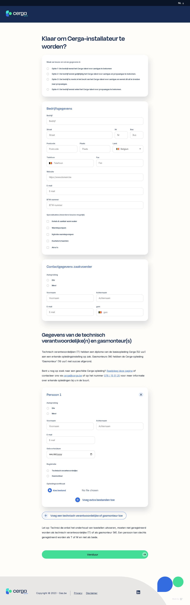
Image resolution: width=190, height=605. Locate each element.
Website (50, 172)
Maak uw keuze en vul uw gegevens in (63, 62)
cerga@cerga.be (73, 375)
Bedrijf (49, 115)
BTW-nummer (53, 199)
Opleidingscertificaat (56, 484)
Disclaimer (92, 593)
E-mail (49, 186)
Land (115, 143)
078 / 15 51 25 (112, 375)
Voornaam (51, 293)
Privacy (78, 593)
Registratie (51, 464)
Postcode (51, 143)
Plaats (82, 143)
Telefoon (51, 157)
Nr (116, 129)
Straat (49, 129)
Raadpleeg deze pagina (120, 370)
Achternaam (101, 293)
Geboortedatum (54, 449)
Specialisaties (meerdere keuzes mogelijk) (66, 215)
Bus (131, 129)
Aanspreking (52, 275)
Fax (97, 157)
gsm (98, 306)
